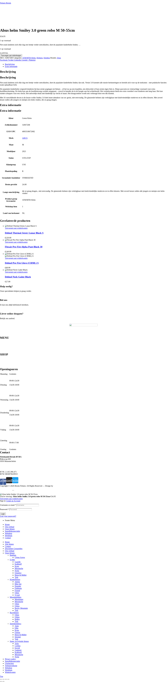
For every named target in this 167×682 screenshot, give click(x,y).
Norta (17, 571)
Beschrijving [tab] (8, 71)
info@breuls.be (6, 468)
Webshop (3, 348)
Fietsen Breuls (5, 3)
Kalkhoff (18, 564)
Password (4, 509)
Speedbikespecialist (7, 346)
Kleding (47, 58)
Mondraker (19, 599)
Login (3, 514)
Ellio (16, 628)
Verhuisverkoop (11, 666)
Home (2, 340)
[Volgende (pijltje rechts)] (3, 681)
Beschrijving (10, 64)
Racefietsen (4, 365)
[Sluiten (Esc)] (8, 679)
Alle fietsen (9, 544)
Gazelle (18, 562)
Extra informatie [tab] (10, 105)
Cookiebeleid (20, 490)
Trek (16, 577)
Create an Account (13, 501)
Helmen (40, 58)
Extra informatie (11, 66)
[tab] (86, 64)
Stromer (18, 637)
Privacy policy (5, 490)
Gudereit (18, 650)
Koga (17, 566)
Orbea (17, 606)
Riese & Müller (21, 575)
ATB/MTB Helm (29, 58)
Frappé (17, 590)
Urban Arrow (20, 557)
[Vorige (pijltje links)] (1, 681)
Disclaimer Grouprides (13, 549)
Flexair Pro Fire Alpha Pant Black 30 (23, 246)
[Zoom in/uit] (1, 679)
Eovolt (17, 648)
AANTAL (4, 53)
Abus (59, 58)
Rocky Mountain (21, 608)
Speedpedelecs (5, 359)
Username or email (8, 505)
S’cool (17, 595)
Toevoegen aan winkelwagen (11, 55)
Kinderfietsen (5, 367)
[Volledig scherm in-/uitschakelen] (3, 679)
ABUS (25, 138)
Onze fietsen (5, 344)
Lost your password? (8, 516)
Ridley (17, 619)
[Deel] (6, 679)
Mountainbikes (5, 357)
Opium (17, 632)
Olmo (17, 593)
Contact (3, 352)
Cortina (17, 646)
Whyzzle (57, 486)
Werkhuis (3, 350)
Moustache (19, 568)
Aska (17, 626)
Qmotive (18, 573)
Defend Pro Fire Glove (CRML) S (22, 263)
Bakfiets (13, 555)
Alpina (17, 582)
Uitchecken (9, 663)
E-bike (2, 363)
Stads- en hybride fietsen (9, 361)
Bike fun (18, 584)
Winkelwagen (10, 672)
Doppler (18, 586)
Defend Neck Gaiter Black (18, 277)
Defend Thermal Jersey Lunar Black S (24, 233)
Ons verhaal (4, 342)
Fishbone (18, 588)
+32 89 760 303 (6, 465)
